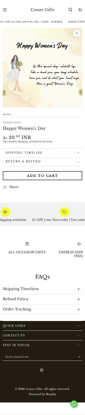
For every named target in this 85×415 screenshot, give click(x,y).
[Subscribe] (80, 357)
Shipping (23, 141)
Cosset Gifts (12, 122)
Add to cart (42, 176)
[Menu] (5, 9)
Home (7, 114)
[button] (70, 9)
